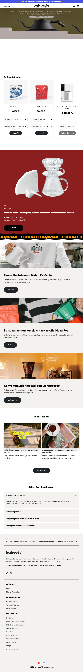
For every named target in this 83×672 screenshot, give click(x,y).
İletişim (9, 646)
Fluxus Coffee (11, 602)
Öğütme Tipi (10, 126)
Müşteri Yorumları (13, 592)
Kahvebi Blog (41, 470)
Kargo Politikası (12, 635)
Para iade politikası (13, 639)
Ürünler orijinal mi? (13, 512)
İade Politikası (11, 632)
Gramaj (8, 120)
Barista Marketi (12, 608)
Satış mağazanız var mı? (16, 495)
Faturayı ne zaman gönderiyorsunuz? (21, 526)
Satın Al (16, 133)
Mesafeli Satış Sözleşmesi (16, 621)
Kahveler (11, 290)
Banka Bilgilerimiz (13, 642)
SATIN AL (13, 228)
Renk (62, 126)
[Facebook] (7, 573)
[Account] (74, 5)
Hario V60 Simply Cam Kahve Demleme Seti (39, 212)
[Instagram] (11, 573)
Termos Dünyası (12, 605)
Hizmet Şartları (12, 649)
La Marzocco (12, 400)
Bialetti (10, 345)
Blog (8, 589)
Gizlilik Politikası (12, 628)
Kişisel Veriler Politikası (14, 625)
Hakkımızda (10, 618)
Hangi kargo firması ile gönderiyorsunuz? (22, 519)
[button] (8, 5)
